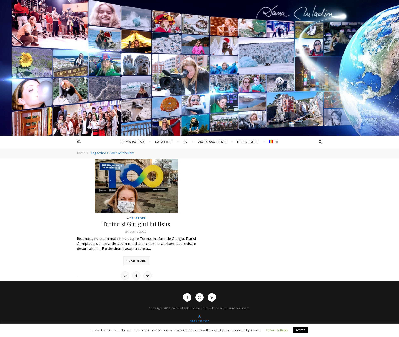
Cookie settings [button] (277, 330)
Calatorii (164, 142)
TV (185, 142)
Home (81, 153)
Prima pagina (133, 142)
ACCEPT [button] (300, 330)
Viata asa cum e (212, 142)
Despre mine (248, 142)
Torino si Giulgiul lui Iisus (136, 224)
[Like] (125, 275)
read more (136, 261)
